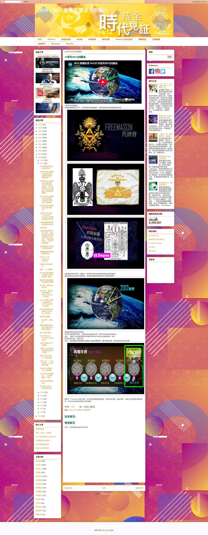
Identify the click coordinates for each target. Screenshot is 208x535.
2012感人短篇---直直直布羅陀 (46, 387)
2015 (40, 144)
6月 (41, 405)
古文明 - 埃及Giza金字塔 (46, 286)
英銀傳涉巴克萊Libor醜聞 (165, 157)
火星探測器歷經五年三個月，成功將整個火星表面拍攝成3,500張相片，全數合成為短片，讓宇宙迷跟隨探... (46, 237)
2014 (40, 147)
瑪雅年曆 (87, 410)
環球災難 (106, 39)
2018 (40, 134)
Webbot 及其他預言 (124, 39)
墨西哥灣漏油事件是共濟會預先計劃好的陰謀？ (46, 327)
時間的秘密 (40, 429)
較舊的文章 (139, 488)
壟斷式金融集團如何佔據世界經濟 (46, 281)
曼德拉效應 (66, 39)
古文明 (38, 503)
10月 (42, 392)
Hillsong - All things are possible (44, 259)
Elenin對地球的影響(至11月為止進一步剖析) (46, 311)
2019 (40, 131)
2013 (40, 151)
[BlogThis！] (87, 407)
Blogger (107, 530)
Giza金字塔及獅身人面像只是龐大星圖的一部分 (46, 275)
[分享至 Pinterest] (94, 407)
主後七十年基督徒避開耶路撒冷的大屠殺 (46, 350)
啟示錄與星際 (45, 317)
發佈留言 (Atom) (106, 494)
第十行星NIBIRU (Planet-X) (46, 437)
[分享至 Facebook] (91, 407)
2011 (40, 157)
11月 (42, 163)
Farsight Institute (155, 243)
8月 (41, 399)
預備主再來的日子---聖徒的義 (46, 357)
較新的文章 (68, 488)
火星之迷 (43, 228)
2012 (71, 410)
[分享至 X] (89, 407)
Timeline (70, 44)
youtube (152, 247)
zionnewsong (154, 235)
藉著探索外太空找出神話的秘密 (46, 247)
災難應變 (156, 39)
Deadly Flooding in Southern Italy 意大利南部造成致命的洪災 (47, 216)
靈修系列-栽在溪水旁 (157, 239)
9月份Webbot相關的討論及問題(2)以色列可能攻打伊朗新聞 (46, 199)
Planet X (51, 39)
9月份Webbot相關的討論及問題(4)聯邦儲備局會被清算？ (46, 175)
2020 (40, 128)
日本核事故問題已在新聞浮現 (46, 167)
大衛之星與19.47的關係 (46, 344)
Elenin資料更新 (45, 332)
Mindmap (56, 44)
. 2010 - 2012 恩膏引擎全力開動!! (71, 10)
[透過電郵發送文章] (80, 407)
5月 (41, 409)
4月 (41, 412)
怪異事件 (42, 44)
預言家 (38, 499)
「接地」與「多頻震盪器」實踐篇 (165, 135)
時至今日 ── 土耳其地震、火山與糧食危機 (46, 363)
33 (75, 410)
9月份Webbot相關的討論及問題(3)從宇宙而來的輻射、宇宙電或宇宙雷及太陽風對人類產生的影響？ (46, 187)
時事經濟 (92, 39)
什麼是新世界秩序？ (43, 440)
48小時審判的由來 (42, 444)
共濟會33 (80, 410)
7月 (41, 402)
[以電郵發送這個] (84, 407)
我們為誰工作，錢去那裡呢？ (165, 184)
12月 (42, 160)
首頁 (40, 39)
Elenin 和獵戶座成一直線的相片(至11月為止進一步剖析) (46, 303)
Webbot (39, 465)
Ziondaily (152, 251)
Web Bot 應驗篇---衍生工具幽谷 (47, 369)
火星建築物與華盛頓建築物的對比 (46, 223)
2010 (40, 416)
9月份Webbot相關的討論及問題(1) (46, 208)
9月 (41, 396)
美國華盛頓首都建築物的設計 (46, 253)
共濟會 (38, 472)
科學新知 (39, 495)
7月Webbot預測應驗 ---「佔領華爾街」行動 (46, 376)
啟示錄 (79, 39)
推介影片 (39, 507)
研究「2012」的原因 (43, 433)
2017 (40, 138)
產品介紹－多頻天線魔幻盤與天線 (165, 117)
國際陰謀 (142, 39)
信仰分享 (39, 476)
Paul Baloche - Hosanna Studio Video (47, 338)
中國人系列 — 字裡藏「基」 (165, 86)
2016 (40, 141)
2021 (40, 124)
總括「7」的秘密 (46, 269)
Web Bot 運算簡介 (42, 448)
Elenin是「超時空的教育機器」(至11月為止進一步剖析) (46, 294)
